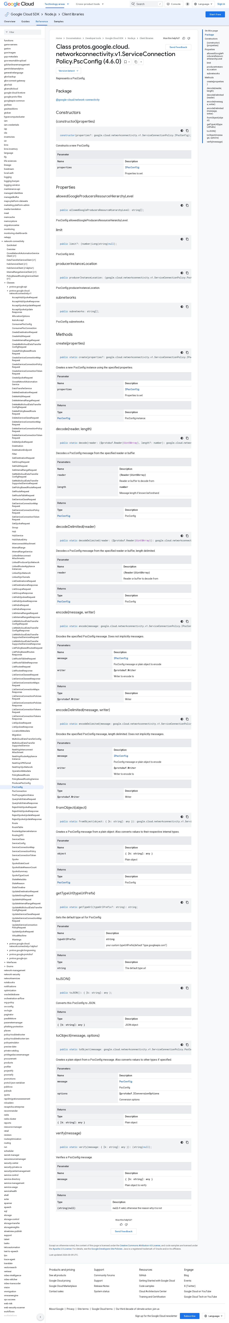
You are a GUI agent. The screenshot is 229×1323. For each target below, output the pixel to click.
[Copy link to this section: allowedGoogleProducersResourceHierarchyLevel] (136, 196)
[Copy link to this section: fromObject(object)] (90, 808)
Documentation (73, 38)
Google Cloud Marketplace (63, 1286)
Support (98, 1280)
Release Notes (101, 1286)
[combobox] (146, 4)
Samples (59, 21)
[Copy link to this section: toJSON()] (73, 979)
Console (176, 4)
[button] (22, 241)
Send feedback (178, 47)
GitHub (142, 1275)
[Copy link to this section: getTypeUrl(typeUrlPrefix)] (98, 894)
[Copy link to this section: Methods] (77, 335)
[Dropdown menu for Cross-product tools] (104, 4)
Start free (215, 14)
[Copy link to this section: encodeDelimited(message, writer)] (113, 710)
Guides (25, 21)
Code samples (146, 1286)
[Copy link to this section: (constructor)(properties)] (98, 122)
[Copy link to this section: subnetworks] (79, 298)
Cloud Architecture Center (153, 1291)
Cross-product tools (88, 4)
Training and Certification (152, 1296)
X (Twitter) (189, 1286)
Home (59, 38)
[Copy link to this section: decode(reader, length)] (95, 429)
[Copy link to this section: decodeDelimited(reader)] (98, 527)
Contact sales (56, 1291)
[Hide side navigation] (40, 1317)
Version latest (69, 70)
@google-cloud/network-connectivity (78, 99)
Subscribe (189, 1315)
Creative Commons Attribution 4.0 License (140, 1245)
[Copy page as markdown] (136, 62)
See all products (57, 1275)
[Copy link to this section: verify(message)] (84, 1134)
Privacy (70, 1309)
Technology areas (55, 4)
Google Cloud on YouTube (197, 1291)
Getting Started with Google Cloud (157, 1280)
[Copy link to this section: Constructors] (85, 113)
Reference (42, 21)
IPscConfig (132, 167)
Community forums (104, 1275)
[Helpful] (183, 38)
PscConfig (63, 418)
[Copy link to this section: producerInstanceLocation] (100, 264)
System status (101, 1291)
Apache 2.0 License (62, 1249)
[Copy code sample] (187, 130)
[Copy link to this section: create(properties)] (88, 344)
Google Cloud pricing (60, 1280)
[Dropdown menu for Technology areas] (69, 4)
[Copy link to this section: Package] (75, 91)
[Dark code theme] (182, 130)
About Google (56, 1309)
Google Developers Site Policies (106, 1249)
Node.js (50, 14)
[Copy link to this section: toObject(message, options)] (103, 1036)
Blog (186, 1275)
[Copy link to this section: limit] (65, 230)
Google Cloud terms (102, 1309)
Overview (9, 21)
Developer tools (93, 38)
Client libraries (73, 14)
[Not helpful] (188, 38)
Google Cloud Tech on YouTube (200, 1296)
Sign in (221, 4)
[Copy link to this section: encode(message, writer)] (98, 613)
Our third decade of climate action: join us (137, 1309)
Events (187, 1280)
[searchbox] (22, 32)
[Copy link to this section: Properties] (79, 188)
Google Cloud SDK (25, 14)
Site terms (83, 1309)
